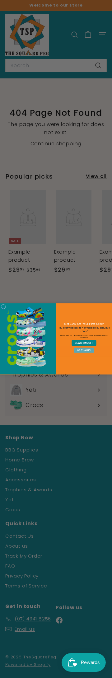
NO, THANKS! (84, 350)
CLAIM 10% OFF (84, 343)
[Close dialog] (3, 307)
